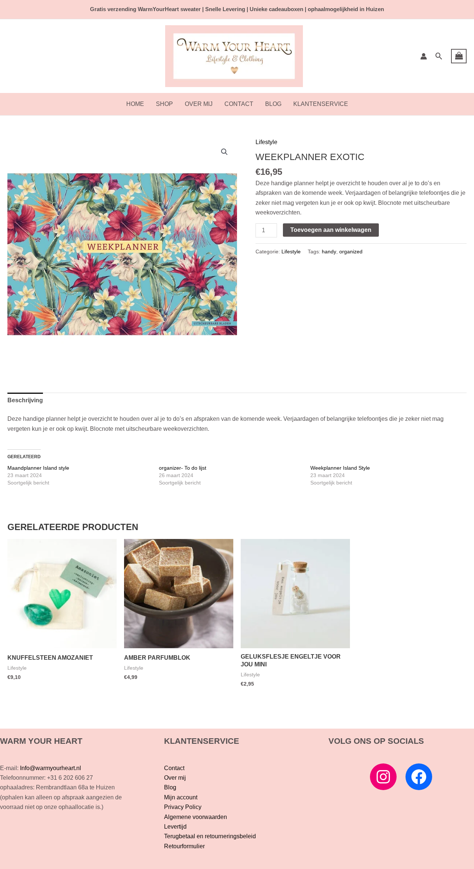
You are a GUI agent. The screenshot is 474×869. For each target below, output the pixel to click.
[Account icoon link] (423, 56)
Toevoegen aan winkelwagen (330, 230)
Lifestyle (266, 142)
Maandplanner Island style (38, 468)
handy (329, 251)
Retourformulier (184, 846)
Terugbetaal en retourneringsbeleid (210, 836)
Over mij (199, 104)
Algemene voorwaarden (195, 817)
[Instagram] (383, 776)
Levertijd (175, 826)
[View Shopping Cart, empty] (459, 56)
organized (351, 251)
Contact (238, 104)
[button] (439, 56)
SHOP (164, 104)
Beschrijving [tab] (25, 400)
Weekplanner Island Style (340, 468)
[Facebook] (418, 776)
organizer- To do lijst (182, 468)
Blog (273, 104)
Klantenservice (320, 104)
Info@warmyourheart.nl (50, 768)
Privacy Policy (182, 807)
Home (135, 104)
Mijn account (180, 797)
